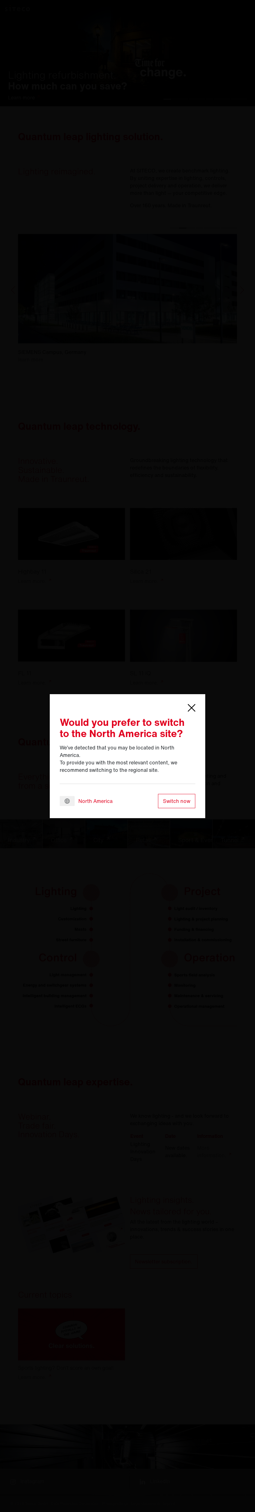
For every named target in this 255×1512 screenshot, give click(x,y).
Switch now (176, 801)
